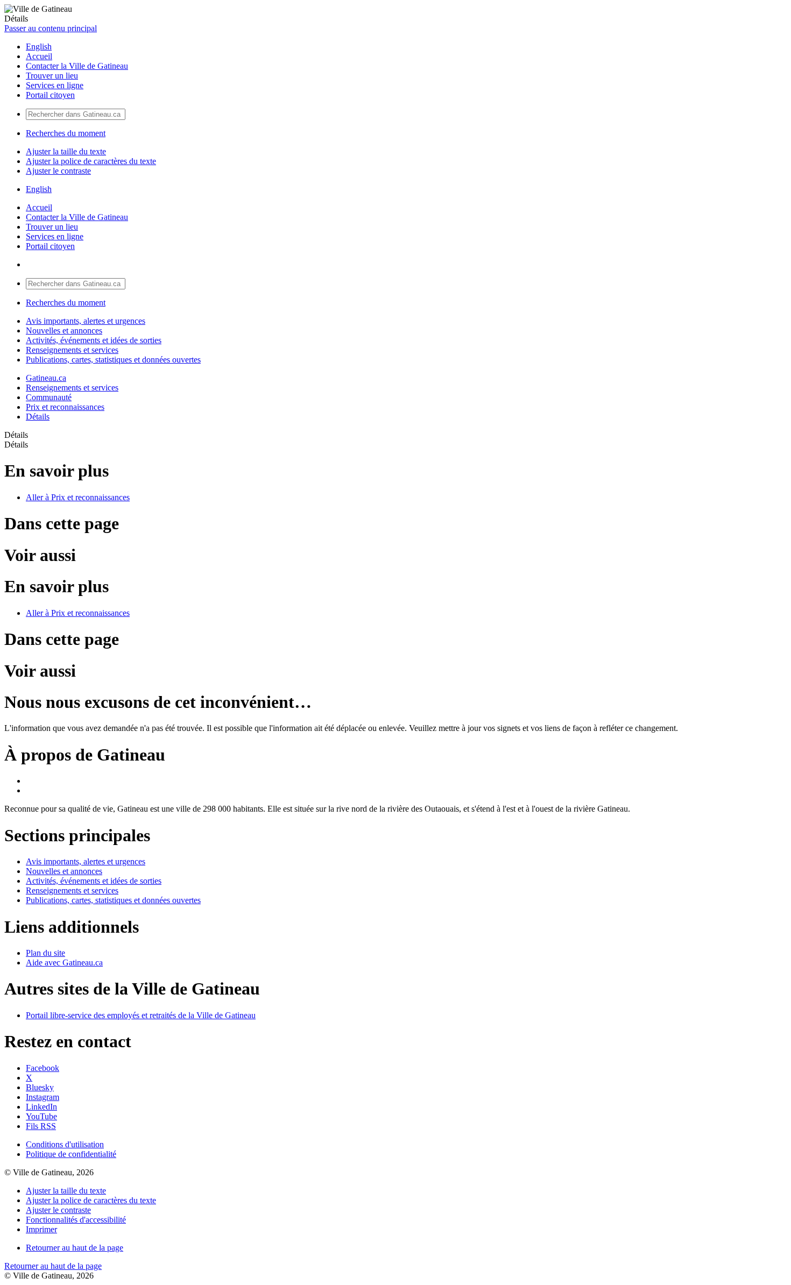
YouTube (41, 1116)
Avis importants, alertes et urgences (85, 320)
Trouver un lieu (52, 75)
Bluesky (40, 1087)
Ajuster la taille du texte (66, 151)
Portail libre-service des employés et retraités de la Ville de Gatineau (141, 1015)
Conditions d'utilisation (65, 1144)
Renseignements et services (72, 349)
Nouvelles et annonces (64, 330)
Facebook (42, 1068)
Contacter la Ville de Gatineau (77, 65)
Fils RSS (41, 1126)
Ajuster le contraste (58, 170)
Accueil (39, 56)
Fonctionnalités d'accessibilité (76, 1219)
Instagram (42, 1097)
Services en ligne (54, 85)
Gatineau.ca (46, 377)
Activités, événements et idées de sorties (93, 340)
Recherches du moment (65, 133)
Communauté (49, 397)
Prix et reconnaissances (65, 406)
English (39, 46)
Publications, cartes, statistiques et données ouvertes (113, 359)
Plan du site (45, 952)
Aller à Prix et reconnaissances (78, 497)
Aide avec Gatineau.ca (64, 962)
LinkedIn (41, 1106)
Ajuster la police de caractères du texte (91, 161)
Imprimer (41, 1229)
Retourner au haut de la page (74, 1247)
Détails (38, 416)
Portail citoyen (50, 95)
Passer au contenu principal (50, 28)
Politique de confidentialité (71, 1154)
